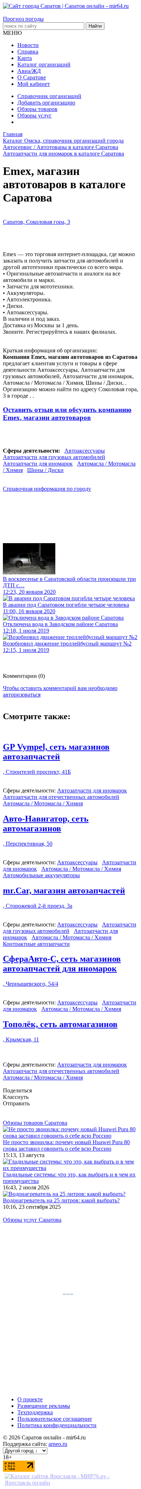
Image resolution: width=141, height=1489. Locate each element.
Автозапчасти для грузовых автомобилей (54, 457)
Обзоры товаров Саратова (35, 1123)
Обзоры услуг (34, 115)
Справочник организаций (49, 96)
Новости (28, 45)
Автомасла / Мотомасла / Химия (43, 803)
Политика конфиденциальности (57, 1425)
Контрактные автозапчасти (36, 944)
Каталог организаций (43, 64)
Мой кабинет (33, 84)
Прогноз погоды (23, 19)
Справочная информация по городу (47, 489)
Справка (27, 51)
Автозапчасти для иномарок (38, 464)
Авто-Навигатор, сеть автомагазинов (46, 823)
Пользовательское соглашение (54, 1419)
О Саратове (31, 77)
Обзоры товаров (37, 109)
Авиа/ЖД (29, 71)
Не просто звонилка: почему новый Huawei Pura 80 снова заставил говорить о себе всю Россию (66, 1145)
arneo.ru (57, 1444)
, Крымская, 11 (21, 1039)
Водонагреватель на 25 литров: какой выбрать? (61, 1200)
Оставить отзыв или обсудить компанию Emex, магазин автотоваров (67, 413)
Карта (24, 58)
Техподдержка (35, 1412)
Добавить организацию (46, 103)
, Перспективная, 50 (27, 844)
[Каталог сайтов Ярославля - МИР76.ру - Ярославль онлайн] (70, 1483)
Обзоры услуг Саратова (32, 1220)
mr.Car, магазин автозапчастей (64, 890)
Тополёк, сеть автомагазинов (60, 1024)
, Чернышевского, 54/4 (30, 984)
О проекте (30, 1399)
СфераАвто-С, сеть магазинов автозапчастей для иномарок (62, 963)
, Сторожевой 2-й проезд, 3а (37, 906)
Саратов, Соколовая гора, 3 (36, 222)
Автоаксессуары (84, 451)
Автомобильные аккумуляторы (41, 875)
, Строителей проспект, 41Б (37, 772)
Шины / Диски (45, 470)
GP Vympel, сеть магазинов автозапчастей (56, 751)
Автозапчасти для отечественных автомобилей (61, 797)
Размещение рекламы (43, 1406)
